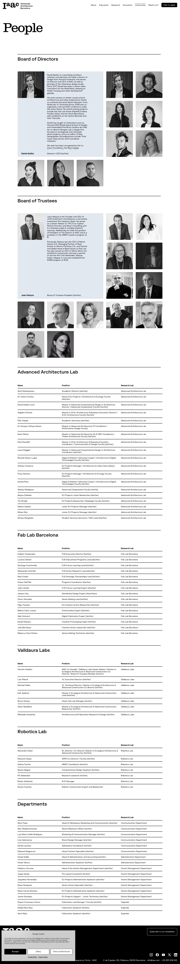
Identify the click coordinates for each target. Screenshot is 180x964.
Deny (38, 951)
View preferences (61, 951)
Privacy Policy (43, 957)
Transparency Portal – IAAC (84, 960)
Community (140, 5)
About (93, 5)
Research (115, 5)
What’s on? (153, 5)
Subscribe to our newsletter (162, 931)
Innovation (127, 5)
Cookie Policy (32, 957)
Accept (15, 951)
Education (104, 5)
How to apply (169, 5)
